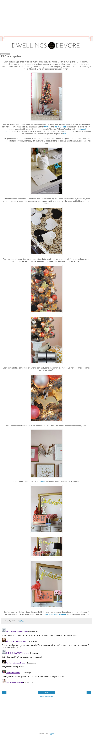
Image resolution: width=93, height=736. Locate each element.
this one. (66, 134)
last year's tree (60, 127)
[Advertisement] (46, 19)
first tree (47, 127)
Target (43, 481)
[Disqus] (46, 655)
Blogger (51, 734)
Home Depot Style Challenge (54, 614)
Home (46, 692)
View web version (46, 697)
